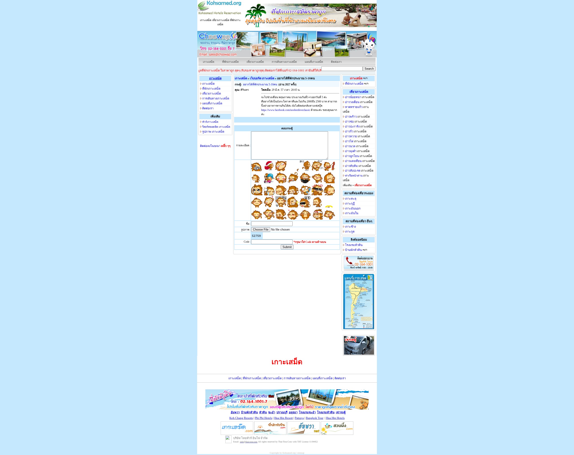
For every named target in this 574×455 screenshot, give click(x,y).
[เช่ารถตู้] (359, 355)
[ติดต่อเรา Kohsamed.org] (358, 270)
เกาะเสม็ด (208, 61)
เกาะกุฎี (350, 203)
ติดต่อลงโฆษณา (215, 146)
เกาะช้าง (350, 226)
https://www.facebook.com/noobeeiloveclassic (285, 110)
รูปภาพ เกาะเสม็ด (213, 131)
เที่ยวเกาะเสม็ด (255, 61)
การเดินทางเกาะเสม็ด (284, 61)
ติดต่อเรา (336, 61)
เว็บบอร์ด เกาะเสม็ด (262, 78)
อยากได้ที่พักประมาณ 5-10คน (260, 84)
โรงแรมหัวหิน (354, 245)
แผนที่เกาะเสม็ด (314, 61)
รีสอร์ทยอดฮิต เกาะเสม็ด (216, 126)
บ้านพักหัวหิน (353, 250)
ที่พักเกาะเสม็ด (230, 61)
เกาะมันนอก (353, 208)
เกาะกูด (349, 231)
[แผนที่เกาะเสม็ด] (358, 328)
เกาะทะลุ (350, 198)
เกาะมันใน (351, 213)
